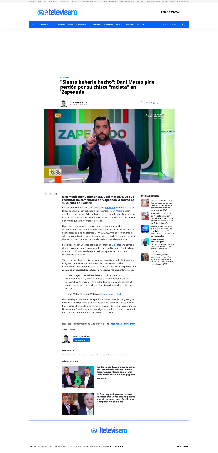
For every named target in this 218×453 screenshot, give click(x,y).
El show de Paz (76, 1)
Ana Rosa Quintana (139, 1)
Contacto (97, 446)
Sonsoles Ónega (42, 1)
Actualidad (60, 24)
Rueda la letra (65, 1)
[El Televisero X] (113, 447)
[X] (86, 102)
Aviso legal (33, 446)
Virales (119, 24)
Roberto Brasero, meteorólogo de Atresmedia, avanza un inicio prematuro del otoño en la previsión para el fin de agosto (162, 245)
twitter (119, 355)
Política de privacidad (45, 446)
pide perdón (110, 355)
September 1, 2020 (112, 293)
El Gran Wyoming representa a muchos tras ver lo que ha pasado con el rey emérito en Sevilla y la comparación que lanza (116, 398)
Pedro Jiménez (78, 102)
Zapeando (110, 207)
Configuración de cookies (61, 446)
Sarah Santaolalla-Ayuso (91, 1)
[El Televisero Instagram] (116, 447)
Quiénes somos (88, 446)
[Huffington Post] (171, 12)
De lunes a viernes (125, 1)
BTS (113, 244)
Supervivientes (82, 24)
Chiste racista (71, 355)
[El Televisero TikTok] (123, 447)
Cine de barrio (54, 1)
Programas (108, 24)
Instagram (129, 323)
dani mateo (101, 355)
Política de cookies (76, 446)
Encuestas (129, 24)
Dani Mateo (116, 210)
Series (70, 24)
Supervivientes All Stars (184, 1)
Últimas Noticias (45, 24)
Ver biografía (79, 340)
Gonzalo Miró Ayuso (168, 1)
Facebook (114, 323)
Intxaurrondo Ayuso (153, 1)
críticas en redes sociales (86, 355)
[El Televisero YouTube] (119, 447)
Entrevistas (141, 24)
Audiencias (96, 24)
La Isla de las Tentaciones (109, 1)
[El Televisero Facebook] (110, 447)
